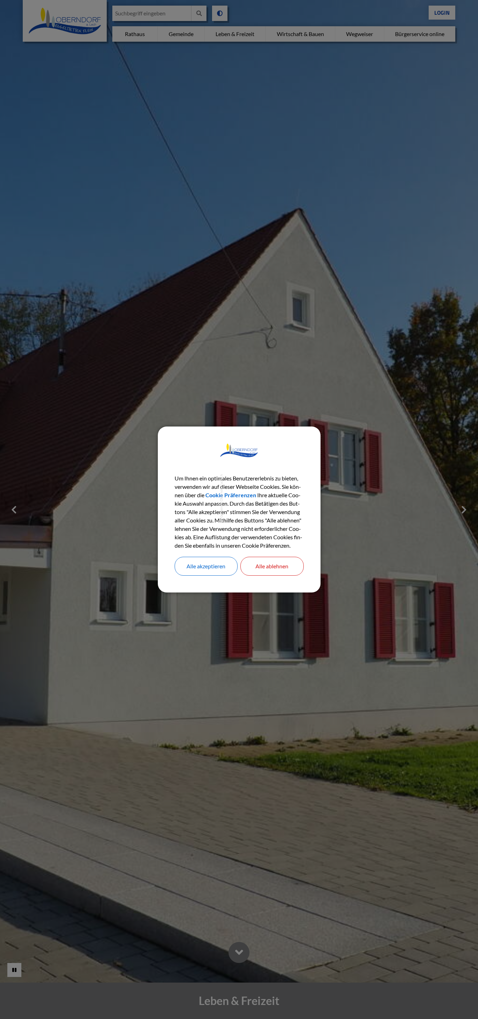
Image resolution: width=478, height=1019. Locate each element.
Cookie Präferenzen (230, 495)
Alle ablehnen (271, 566)
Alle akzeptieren (206, 566)
